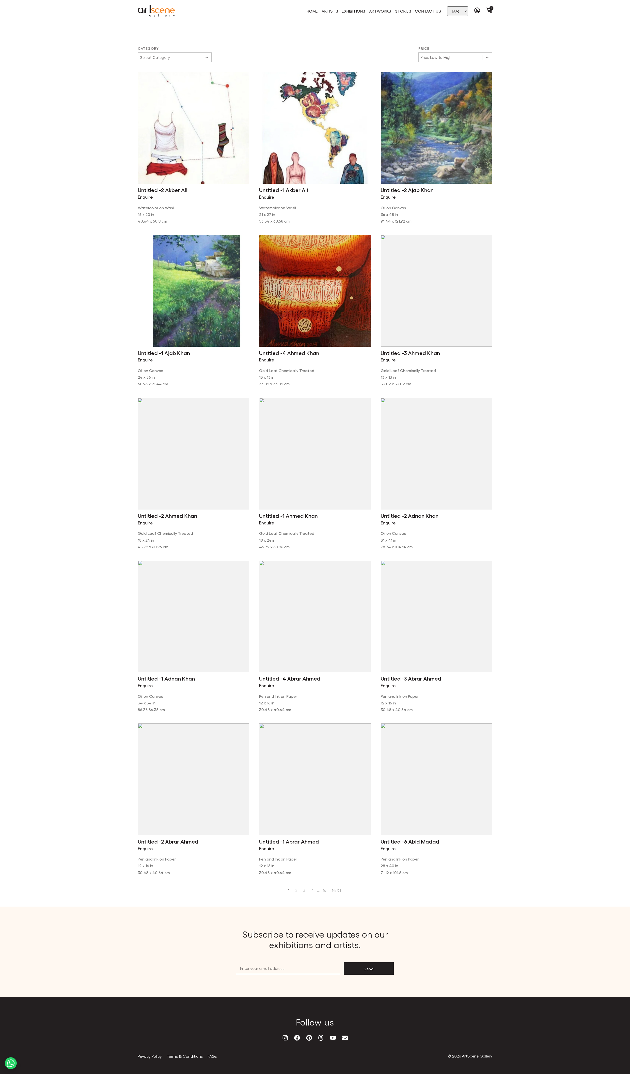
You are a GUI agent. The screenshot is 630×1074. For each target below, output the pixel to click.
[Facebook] (297, 1038)
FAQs (212, 1056)
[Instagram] (285, 1038)
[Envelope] (345, 1038)
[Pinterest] (309, 1038)
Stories (403, 11)
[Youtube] (333, 1038)
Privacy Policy (150, 1056)
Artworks (380, 11)
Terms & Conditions (185, 1056)
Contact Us (428, 11)
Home (312, 11)
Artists (330, 11)
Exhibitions (353, 11)
